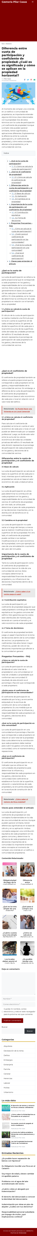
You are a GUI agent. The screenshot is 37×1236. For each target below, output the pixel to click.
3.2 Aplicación (19, 196)
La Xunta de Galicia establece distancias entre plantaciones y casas (22, 1134)
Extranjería (8, 1065)
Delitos (7, 1055)
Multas (6, 1088)
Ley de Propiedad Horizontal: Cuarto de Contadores (22, 1142)
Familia (7, 1069)
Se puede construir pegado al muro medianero (22, 1124)
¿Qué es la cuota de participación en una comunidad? (22, 247)
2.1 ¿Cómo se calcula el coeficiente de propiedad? (22, 180)
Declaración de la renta (14, 1051)
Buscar (5, 1027)
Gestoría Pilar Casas (14, 1)
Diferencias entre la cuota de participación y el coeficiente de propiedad (20, 188)
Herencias (8, 1078)
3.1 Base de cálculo (21, 194)
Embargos (8, 1060)
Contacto (29, 1231)
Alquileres (8, 1046)
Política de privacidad (18, 1233)
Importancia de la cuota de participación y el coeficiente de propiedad (20, 207)
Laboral (7, 1083)
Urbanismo (9, 44)
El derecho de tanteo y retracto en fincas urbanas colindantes (22, 1106)
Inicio (3, 44)
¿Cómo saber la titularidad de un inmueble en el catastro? (23, 1115)
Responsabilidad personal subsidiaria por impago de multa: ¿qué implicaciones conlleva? (18, 1214)
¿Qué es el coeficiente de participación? (18, 256)
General (7, 1074)
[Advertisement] (18, 23)
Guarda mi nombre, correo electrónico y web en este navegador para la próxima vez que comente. (19, 1011)
